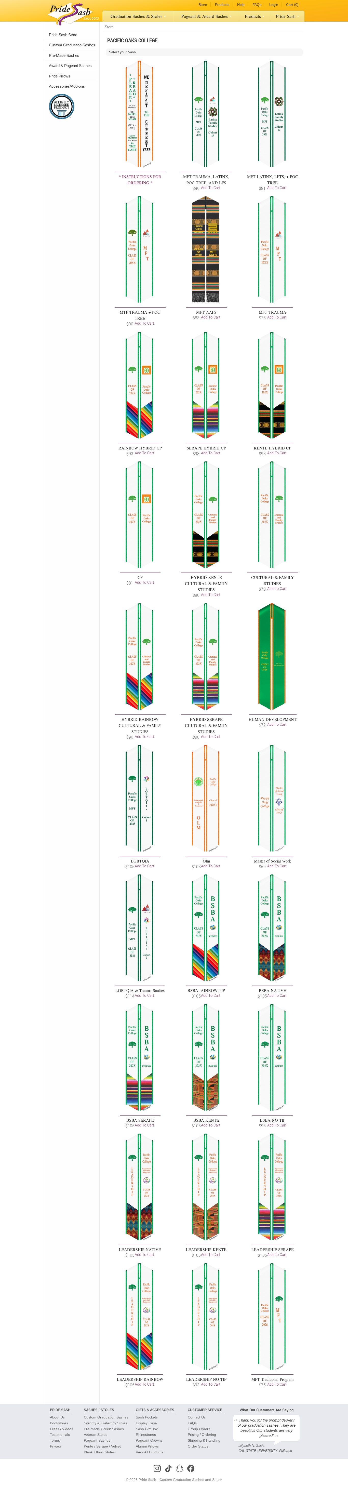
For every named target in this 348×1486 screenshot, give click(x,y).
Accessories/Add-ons (67, 86)
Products (222, 5)
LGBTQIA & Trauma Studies (140, 990)
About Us (57, 1417)
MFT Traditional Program (272, 1379)
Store (202, 5)
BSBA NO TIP (272, 1120)
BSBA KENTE (206, 1120)
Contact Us (197, 1417)
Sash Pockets (147, 1417)
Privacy (56, 1446)
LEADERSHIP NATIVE (140, 1249)
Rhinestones (146, 1434)
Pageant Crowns (149, 1440)
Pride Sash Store (63, 35)
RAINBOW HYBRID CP (140, 447)
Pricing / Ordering (202, 1434)
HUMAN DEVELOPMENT (273, 719)
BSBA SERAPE (140, 1120)
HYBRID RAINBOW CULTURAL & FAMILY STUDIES (140, 725)
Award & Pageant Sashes (70, 65)
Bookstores (59, 1423)
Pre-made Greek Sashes (104, 1429)
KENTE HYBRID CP (272, 447)
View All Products (149, 1452)
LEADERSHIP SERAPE (272, 1249)
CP (140, 577)
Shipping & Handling (204, 1440)
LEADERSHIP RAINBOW (140, 1379)
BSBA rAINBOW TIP (206, 990)
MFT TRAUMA (272, 312)
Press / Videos (61, 1429)
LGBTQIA (140, 861)
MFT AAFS (206, 312)
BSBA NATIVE (272, 990)
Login (273, 5)
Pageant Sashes (204, 16)
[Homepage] (69, 12)
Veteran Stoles (95, 1434)
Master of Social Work (272, 861)
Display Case (146, 1423)
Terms (55, 1440)
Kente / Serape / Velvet (102, 1446)
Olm (206, 861)
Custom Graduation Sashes (72, 45)
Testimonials (60, 1434)
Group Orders (199, 1429)
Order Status (198, 1446)
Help (241, 5)
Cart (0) (292, 5)
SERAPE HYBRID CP (206, 447)
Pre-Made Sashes (64, 55)
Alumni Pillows (147, 1446)
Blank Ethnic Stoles (99, 1452)
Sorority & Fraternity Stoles (105, 1423)
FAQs (256, 5)
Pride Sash (286, 16)
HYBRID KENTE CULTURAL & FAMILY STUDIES (206, 583)
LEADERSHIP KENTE (206, 1249)
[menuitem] (138, 16)
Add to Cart (210, 187)
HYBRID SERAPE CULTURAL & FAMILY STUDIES (206, 725)
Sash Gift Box (147, 1429)
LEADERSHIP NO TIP (206, 1379)
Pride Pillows (59, 76)
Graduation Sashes (136, 16)
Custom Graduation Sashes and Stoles (190, 1480)
